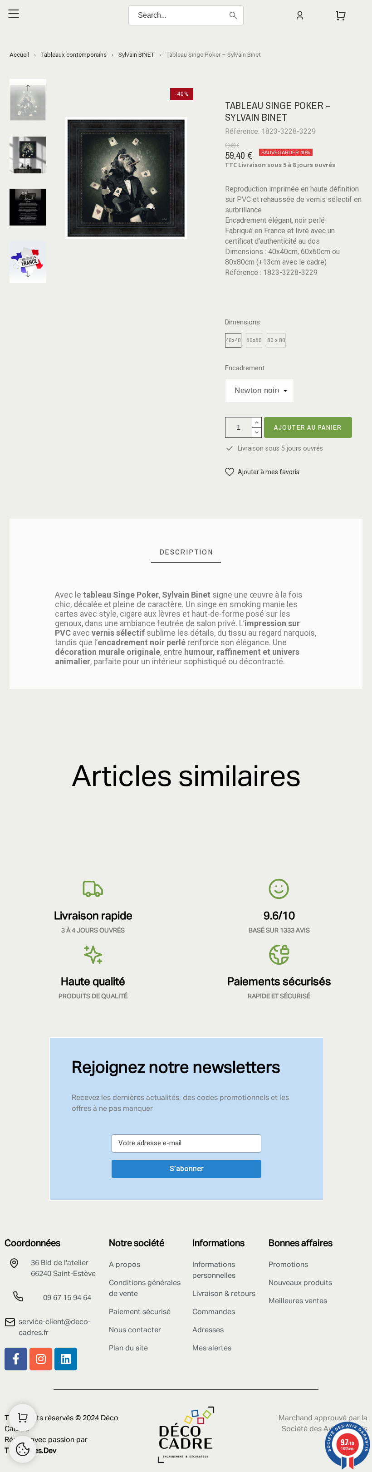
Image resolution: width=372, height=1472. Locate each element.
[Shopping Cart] (22, 1417)
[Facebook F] (16, 1359)
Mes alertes (211, 1348)
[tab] (186, 552)
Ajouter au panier (308, 427)
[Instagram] (40, 1359)
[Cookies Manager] (22, 1449)
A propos (124, 1265)
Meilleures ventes (298, 1301)
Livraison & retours (223, 1294)
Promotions (288, 1265)
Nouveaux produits (300, 1283)
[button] (262, 472)
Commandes (213, 1312)
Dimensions (242, 322)
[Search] (233, 15)
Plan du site (128, 1348)
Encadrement (244, 368)
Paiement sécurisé (140, 1312)
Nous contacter (135, 1330)
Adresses (208, 1330)
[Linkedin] (65, 1359)
